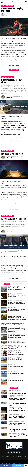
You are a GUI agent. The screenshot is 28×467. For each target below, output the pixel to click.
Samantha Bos (10, 97)
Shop (14, 456)
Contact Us (8, 456)
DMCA (25, 456)
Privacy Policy (19, 456)
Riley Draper (9, 15)
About (3, 456)
